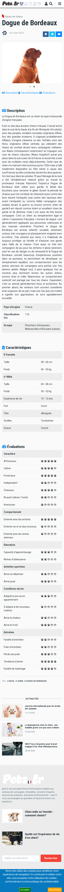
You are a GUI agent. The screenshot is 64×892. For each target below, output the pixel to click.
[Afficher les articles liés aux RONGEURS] (30, 4)
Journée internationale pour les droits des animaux (42, 707)
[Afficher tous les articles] (39, 4)
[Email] (59, 34)
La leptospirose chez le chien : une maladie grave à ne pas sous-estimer (42, 726)
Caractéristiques (30, 92)
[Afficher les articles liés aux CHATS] (26, 4)
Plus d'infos (55, 889)
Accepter (24, 889)
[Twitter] (52, 34)
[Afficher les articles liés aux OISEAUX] (35, 4)
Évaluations (49, 92)
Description (12, 92)
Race (11, 681)
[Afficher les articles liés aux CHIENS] (21, 4)
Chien (20, 681)
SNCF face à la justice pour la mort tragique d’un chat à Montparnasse (41, 745)
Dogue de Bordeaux (36, 681)
